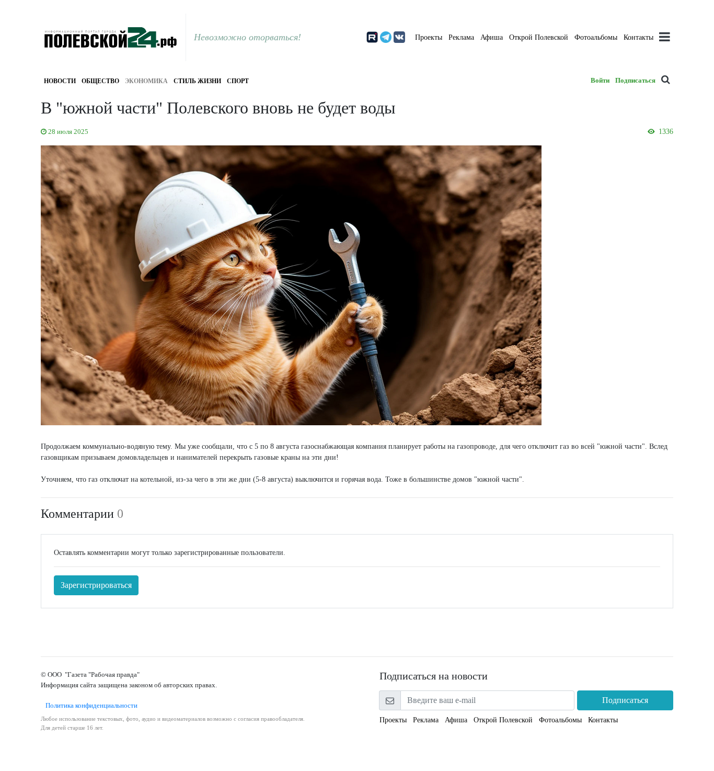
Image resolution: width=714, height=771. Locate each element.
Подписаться (635, 80)
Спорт (238, 81)
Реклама (461, 37)
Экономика (146, 81)
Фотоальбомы (595, 37)
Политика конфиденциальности (89, 705)
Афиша (491, 37)
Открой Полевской (538, 37)
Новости (60, 81)
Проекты (428, 37)
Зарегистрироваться (96, 585)
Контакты (638, 37)
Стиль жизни (197, 81)
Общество (100, 81)
